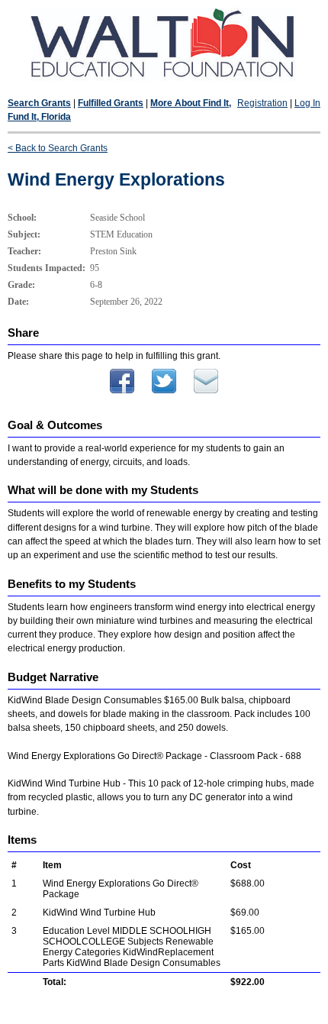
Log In (307, 103)
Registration (262, 103)
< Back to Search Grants (58, 148)
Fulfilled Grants (110, 103)
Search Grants (39, 103)
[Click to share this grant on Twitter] (164, 390)
